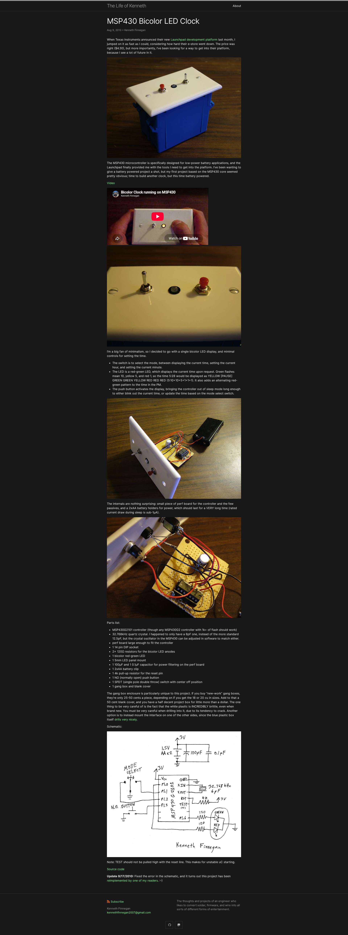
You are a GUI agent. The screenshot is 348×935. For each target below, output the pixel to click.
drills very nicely (126, 719)
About (237, 6)
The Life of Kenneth (126, 6)
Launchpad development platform (194, 39)
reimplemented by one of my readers (132, 880)
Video (111, 183)
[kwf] (178, 925)
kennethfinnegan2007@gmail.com (129, 912)
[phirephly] (169, 925)
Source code (115, 869)
